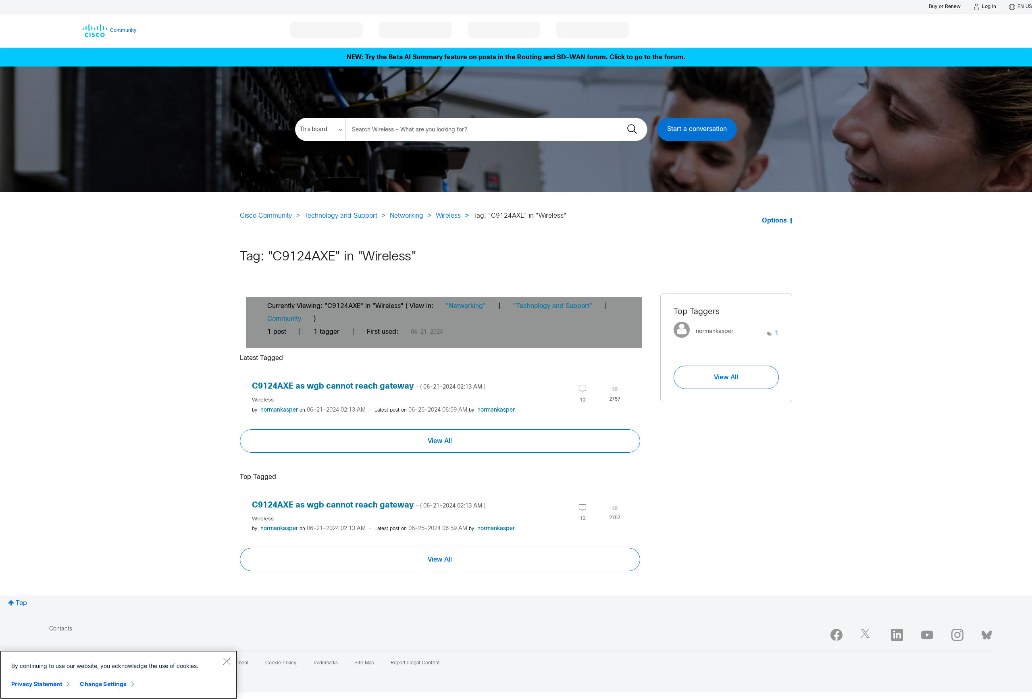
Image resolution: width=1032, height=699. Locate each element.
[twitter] (867, 635)
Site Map (364, 663)
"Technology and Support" (552, 306)
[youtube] (927, 635)
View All (440, 441)
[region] (118, 675)
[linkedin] (897, 635)
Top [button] (21, 603)
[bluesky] (987, 633)
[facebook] (836, 635)
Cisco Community (266, 216)
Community (284, 319)
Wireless (448, 216)
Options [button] (774, 221)
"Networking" (466, 306)
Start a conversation (697, 129)
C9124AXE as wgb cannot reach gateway (368, 386)
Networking (406, 216)
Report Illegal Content (415, 663)
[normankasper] (706, 340)
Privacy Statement (36, 683)
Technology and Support (340, 216)
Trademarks (325, 663)
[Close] (227, 661)
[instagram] (957, 635)
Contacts (60, 629)
